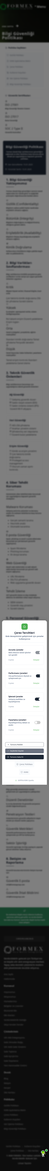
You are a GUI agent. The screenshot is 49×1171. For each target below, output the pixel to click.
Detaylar (36, 660)
